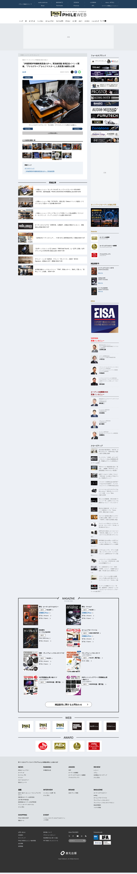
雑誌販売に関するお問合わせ (68, 704)
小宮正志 (101, 359)
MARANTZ (59, 2)
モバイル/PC (59, 21)
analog (95, 795)
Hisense (76, 5)
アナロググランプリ (73, 777)
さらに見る (97, 777)
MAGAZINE (68, 598)
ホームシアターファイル (100, 798)
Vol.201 (49, 610)
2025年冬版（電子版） (54, 682)
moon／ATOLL (109, 2)
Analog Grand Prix (103, 255)
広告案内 (20, 835)
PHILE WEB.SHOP (23, 818)
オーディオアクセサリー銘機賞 (76, 775)
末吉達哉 (101, 413)
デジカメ (67, 21)
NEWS (20, 767)
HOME (22, 55)
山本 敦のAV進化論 (23, 799)
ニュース (27, 55)
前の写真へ (28, 77)
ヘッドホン (40, 21)
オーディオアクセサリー (100, 793)
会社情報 (20, 843)
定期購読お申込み (44, 613)
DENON (76, 2)
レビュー (96, 770)
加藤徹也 (101, 435)
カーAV (75, 21)
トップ (21, 21)
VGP (69, 770)
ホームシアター (50, 21)
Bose (43, 5)
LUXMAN (93, 2)
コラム (95, 772)
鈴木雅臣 (101, 424)
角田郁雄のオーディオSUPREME (27, 802)
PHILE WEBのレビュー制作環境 (27, 840)
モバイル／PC (22, 775)
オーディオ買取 (110, 5)
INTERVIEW (48, 789)
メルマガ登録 (97, 807)
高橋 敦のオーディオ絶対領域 (26, 797)
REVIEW (97, 767)
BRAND (71, 789)
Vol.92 (91, 610)
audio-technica (43, 2)
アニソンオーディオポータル (26, 804)
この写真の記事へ (53, 133)
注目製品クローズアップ (100, 775)
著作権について (47, 832)
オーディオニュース (34, 55)
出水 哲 (24, 72)
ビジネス (87, 21)
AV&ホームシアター (23, 770)
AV (26, 21)
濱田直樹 (101, 384)
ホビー (80, 21)
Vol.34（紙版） (86, 661)
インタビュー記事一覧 (49, 793)
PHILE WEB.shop (44, 638)
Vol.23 (48, 658)
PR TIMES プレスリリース (50, 840)
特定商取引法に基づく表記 (50, 838)
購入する (100, 273)
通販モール (21, 820)
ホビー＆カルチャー (23, 780)
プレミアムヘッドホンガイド (101, 800)
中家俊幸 (101, 373)
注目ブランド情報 (73, 793)
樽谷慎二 (101, 403)
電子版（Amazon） (44, 615)
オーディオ (32, 21)
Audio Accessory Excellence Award (106, 247)
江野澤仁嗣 (102, 349)
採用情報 (20, 846)
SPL (93, 5)
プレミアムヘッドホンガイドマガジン (104, 802)
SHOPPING (22, 815)
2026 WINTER (94, 633)
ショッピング (95, 21)
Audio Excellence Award (104, 238)
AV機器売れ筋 (47, 770)
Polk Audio (59, 5)
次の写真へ (77, 77)
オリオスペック (29, 168)
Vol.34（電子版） (95, 658)
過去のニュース (22, 782)
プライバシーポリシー (49, 835)
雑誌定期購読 (97, 805)
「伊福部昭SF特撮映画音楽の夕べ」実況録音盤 (39, 171)
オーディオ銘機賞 (73, 772)
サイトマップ (21, 838)
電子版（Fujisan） (44, 618)
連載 (20, 789)
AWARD (71, 767)
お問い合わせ (21, 832)
